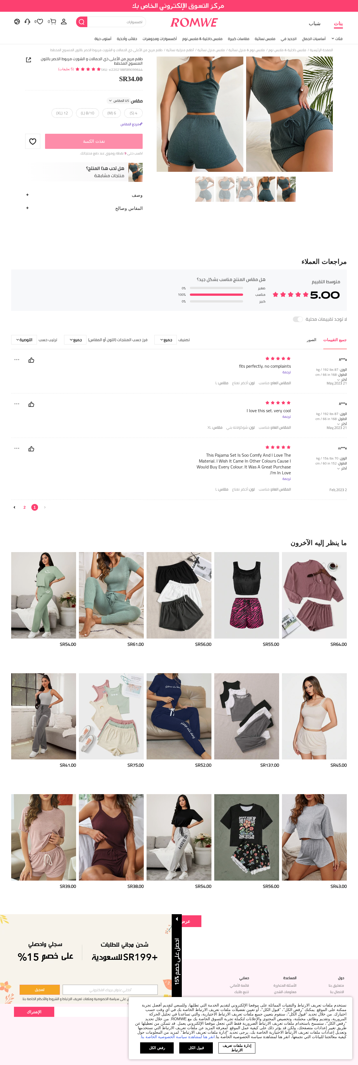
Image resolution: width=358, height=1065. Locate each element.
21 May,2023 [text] (337, 383)
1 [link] (35, 507)
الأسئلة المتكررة (285, 985)
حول (341, 978)
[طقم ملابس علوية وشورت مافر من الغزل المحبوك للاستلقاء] (43, 837)
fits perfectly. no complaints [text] (265, 366)
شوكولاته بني (240, 427)
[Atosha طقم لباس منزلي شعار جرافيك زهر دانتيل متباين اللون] (246, 837)
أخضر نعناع (243, 383)
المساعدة (289, 978)
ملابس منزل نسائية (211, 50)
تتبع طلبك (241, 992)
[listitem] (314, 610)
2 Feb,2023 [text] (338, 490)
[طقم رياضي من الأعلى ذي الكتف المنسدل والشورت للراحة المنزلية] (314, 837)
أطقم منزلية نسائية (180, 50)
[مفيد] (31, 360)
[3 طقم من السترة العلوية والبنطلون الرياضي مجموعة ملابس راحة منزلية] (246, 716)
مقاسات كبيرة (238, 38)
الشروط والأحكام (48, 999)
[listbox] (64, 21)
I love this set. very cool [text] (269, 411)
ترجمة (286, 372)
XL (215, 427)
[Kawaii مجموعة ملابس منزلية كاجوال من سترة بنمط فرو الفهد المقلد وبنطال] (246, 595)
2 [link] (24, 507)
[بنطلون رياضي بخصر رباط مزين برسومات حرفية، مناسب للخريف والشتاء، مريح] (43, 716)
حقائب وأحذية (127, 38)
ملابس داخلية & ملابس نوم (202, 38)
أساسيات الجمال (314, 38)
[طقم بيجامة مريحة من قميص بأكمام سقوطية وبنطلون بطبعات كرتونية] (43, 595)
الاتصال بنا (337, 992)
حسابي (244, 978)
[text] (243, 359)
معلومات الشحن (285, 992)
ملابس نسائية (265, 38)
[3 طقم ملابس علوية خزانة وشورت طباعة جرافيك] (111, 716)
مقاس (128, 100)
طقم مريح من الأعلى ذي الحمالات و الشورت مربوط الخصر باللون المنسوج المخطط (92, 61)
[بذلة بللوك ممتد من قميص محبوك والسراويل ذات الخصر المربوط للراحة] (111, 595)
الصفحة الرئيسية (321, 50)
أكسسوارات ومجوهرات (160, 38)
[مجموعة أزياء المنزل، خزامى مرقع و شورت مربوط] (111, 837)
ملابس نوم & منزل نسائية (247, 50)
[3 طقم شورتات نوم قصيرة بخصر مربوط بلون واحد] (179, 595)
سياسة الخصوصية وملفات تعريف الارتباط (90, 999)
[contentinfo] (339, 644)
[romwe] (194, 21)
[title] (179, 542)
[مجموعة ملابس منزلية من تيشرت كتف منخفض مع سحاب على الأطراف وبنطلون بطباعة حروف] (179, 837)
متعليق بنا (336, 985)
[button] (32, 141)
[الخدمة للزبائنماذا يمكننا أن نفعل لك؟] (27, 21)
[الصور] (245, 115)
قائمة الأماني (239, 985)
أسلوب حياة (103, 38)
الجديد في (288, 38)
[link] (179, 6)
